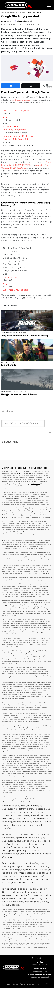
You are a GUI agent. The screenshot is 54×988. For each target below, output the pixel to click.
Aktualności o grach (19, 12)
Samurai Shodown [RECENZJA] (18, 136)
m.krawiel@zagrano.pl (39, 971)
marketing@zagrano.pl (39, 965)
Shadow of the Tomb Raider (17, 139)
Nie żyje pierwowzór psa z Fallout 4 (19, 394)
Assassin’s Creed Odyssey (16, 110)
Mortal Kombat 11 (11, 126)
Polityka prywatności (27, 984)
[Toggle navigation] (48, 5)
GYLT (5, 117)
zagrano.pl (4, 12)
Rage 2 (6, 283)
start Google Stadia (21, 100)
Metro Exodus (10, 277)
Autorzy (8, 984)
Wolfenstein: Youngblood (15, 290)
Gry (11, 12)
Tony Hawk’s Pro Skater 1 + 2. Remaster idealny (24, 336)
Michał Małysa (6, 21)
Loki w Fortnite (8, 365)
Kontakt (15, 984)
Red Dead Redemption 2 (15, 129)
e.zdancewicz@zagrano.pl (39, 977)
